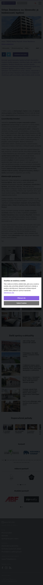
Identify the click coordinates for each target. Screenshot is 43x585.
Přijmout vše (22, 298)
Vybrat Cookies (21, 303)
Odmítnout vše (9, 293)
